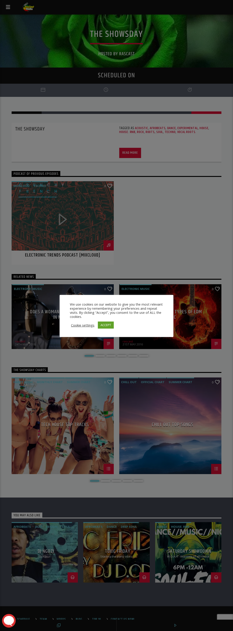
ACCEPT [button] (106, 325)
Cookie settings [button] (82, 325)
